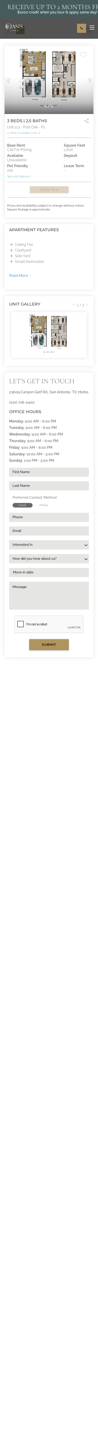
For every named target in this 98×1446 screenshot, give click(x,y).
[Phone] (81, 28)
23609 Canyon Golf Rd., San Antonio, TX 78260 (48, 392)
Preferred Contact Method (35, 497)
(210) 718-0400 (22, 402)
